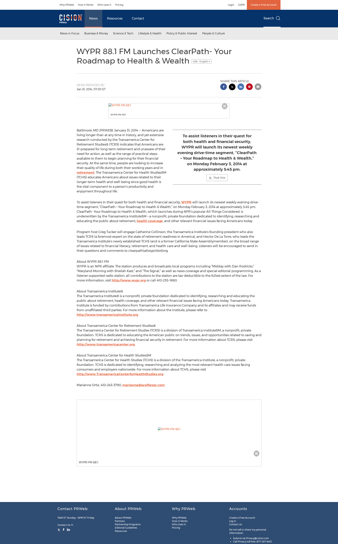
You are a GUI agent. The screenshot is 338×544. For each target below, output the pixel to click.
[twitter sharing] (232, 87)
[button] (169, 105)
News (93, 18)
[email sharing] (258, 87)
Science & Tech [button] (123, 33)
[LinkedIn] (68, 529)
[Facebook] (63, 529)
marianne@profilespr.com (143, 385)
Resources (114, 18)
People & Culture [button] (213, 33)
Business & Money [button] (96, 33)
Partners (120, 521)
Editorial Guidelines (126, 527)
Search (268, 18)
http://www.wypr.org (129, 280)
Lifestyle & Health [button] (149, 33)
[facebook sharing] (223, 87)
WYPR (186, 202)
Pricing (119, 4)
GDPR (241, 4)
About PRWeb (123, 517)
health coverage (150, 221)
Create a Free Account (264, 4)
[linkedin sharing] (240, 87)
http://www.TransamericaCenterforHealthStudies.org (120, 374)
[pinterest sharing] (249, 87)
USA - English (201, 61)
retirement (85, 172)
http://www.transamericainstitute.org (107, 315)
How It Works (85, 4)
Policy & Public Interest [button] (181, 33)
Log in (232, 521)
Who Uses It (104, 4)
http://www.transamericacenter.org (106, 344)
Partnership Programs (128, 524)
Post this (219, 178)
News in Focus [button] (69, 33)
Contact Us (64, 524)
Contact (138, 18)
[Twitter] (59, 529)
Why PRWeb (66, 4)
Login (231, 4)
